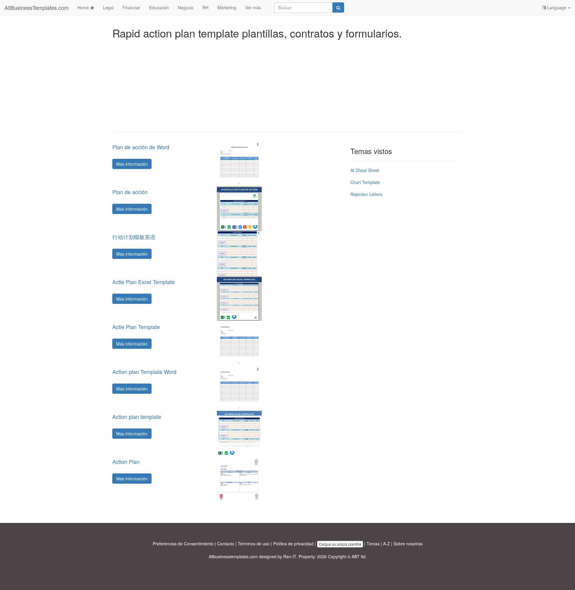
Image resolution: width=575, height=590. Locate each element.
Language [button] (557, 7)
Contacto (225, 544)
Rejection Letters (366, 194)
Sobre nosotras (408, 544)
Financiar (131, 7)
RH (205, 7)
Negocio (185, 7)
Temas (373, 544)
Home (84, 7)
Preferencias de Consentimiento (183, 544)
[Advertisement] (287, 84)
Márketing (226, 7)
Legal (108, 7)
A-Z (386, 544)
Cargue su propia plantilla (340, 544)
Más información (132, 164)
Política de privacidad (293, 544)
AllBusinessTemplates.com (36, 7)
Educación (159, 7)
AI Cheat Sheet (364, 170)
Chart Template (365, 182)
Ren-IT (289, 556)
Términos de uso (254, 544)
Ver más (253, 7)
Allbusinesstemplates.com (233, 556)
